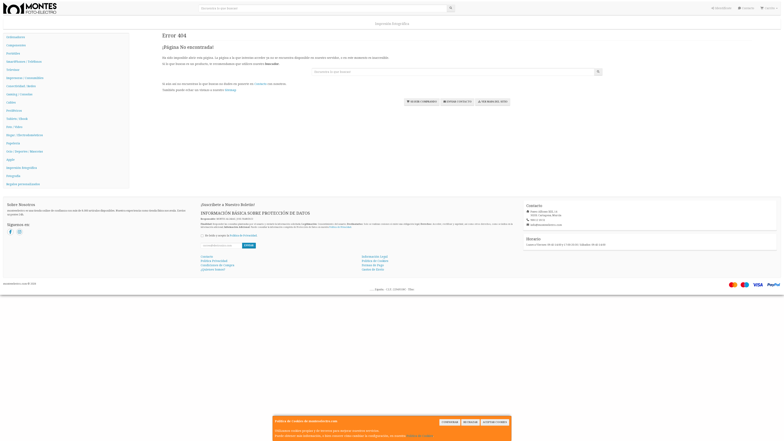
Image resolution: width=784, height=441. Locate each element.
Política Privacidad (214, 261)
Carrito (770, 8)
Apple (10, 159)
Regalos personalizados (23, 184)
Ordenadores (15, 37)
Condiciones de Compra (217, 265)
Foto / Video (14, 127)
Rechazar (470, 422)
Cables (11, 102)
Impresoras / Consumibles (24, 78)
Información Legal (375, 256)
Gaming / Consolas (19, 94)
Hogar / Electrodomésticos (24, 135)
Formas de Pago (373, 265)
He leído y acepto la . (231, 235)
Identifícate (723, 8)
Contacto (747, 8)
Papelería (13, 143)
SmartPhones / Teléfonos (24, 61)
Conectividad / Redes (21, 86)
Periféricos (14, 110)
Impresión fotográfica (392, 24)
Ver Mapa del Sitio (494, 101)
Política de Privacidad (340, 227)
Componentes (16, 45)
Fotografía (13, 176)
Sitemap (230, 90)
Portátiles (13, 53)
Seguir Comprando (423, 101)
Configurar (450, 422)
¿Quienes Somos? (213, 269)
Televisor (13, 69)
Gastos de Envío (373, 269)
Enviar (249, 245)
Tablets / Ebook (17, 118)
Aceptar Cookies (495, 422)
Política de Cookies (419, 436)
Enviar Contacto (459, 101)
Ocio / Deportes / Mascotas (24, 151)
